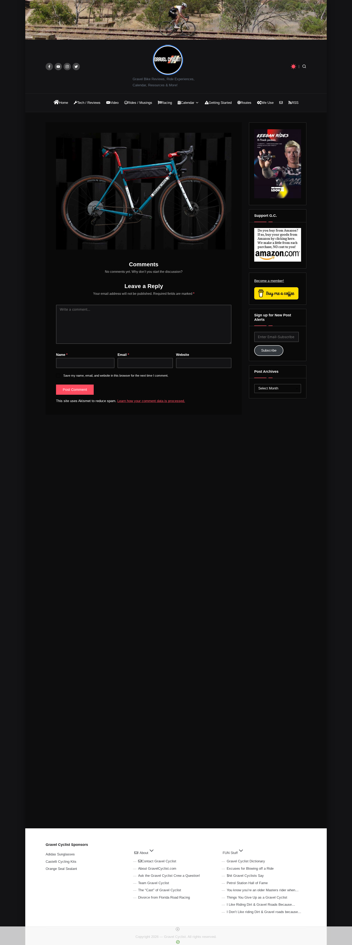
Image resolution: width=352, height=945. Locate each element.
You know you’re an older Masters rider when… (263, 890)
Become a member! (269, 281)
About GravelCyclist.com (157, 868)
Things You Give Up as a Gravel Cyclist (257, 897)
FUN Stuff (230, 853)
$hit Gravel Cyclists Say (245, 876)
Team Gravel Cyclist (153, 883)
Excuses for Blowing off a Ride (250, 868)
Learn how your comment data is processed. (151, 401)
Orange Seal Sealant (61, 869)
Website (182, 355)
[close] (177, 929)
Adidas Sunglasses (60, 854)
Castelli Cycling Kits (61, 862)
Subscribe (268, 350)
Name (62, 355)
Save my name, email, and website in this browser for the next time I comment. (115, 375)
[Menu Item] (49, 66)
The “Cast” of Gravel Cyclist (159, 890)
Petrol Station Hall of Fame (247, 883)
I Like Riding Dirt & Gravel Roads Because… (261, 905)
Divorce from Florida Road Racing (164, 897)
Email (123, 355)
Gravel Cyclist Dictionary (246, 861)
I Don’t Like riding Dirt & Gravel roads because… (264, 912)
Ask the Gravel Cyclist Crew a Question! (169, 876)
